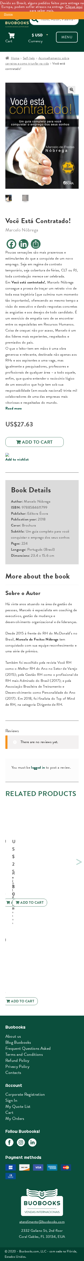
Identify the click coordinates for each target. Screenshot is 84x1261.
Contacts (13, 1072)
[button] (71, 89)
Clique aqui (74, 7)
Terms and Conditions (24, 1054)
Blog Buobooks (18, 1042)
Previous (4, 861)
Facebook (9, 1142)
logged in (38, 767)
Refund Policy (17, 1060)
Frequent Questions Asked (28, 1048)
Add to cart (37, 442)
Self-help (29, 58)
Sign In (11, 1100)
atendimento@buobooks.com (42, 1222)
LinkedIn (32, 1142)
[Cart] (14, 35)
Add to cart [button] (32, 902)
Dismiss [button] (8, 14)
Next (78, 861)
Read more (13, 408)
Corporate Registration (25, 1094)
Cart (9, 1112)
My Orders (14, 1118)
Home (15, 58)
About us (13, 1036)
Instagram (21, 1142)
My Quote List (18, 1106)
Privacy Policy (17, 1066)
